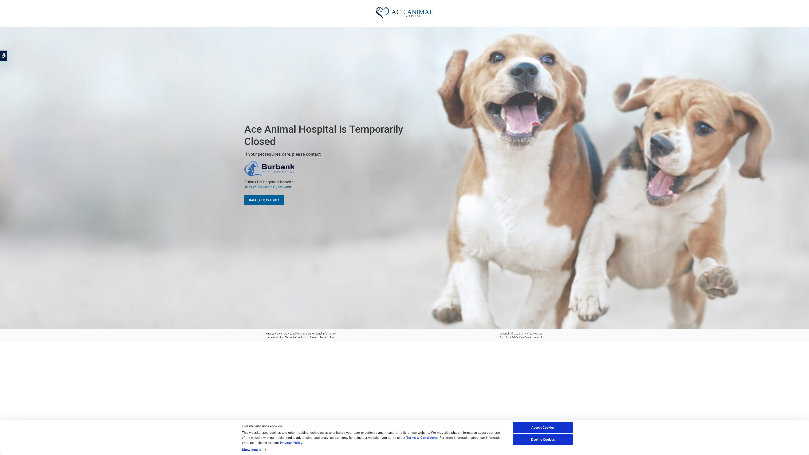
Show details (251, 449)
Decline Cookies (543, 439)
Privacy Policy (274, 333)
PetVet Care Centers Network (527, 337)
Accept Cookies (543, 427)
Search (314, 337)
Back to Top (327, 337)
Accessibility (275, 337)
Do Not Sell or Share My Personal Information (310, 333)
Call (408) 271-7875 (264, 200)
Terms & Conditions (296, 337)
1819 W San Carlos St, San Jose (268, 187)
